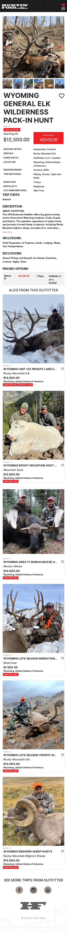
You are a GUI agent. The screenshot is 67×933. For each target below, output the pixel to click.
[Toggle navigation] (63, 8)
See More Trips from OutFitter (33, 880)
